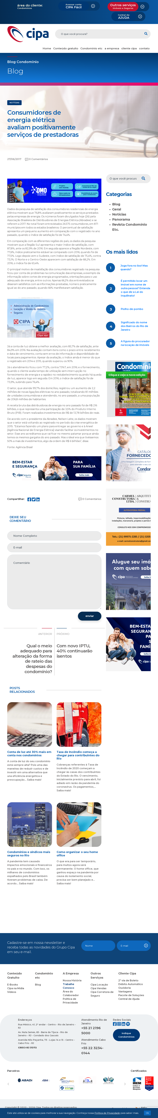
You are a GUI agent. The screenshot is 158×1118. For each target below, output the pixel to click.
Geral (116, 209)
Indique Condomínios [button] (126, 1035)
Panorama (121, 219)
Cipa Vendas (98, 988)
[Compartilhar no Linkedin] (38, 500)
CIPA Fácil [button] (74, 6)
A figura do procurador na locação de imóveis (135, 343)
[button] (16, 1084)
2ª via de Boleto (128, 980)
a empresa (112, 48)
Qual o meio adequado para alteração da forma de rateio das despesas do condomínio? (32, 658)
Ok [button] (147, 1113)
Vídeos (11, 992)
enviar (89, 616)
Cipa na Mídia (15, 988)
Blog (116, 204)
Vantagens (125, 991)
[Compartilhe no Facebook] (29, 500)
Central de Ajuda (128, 998)
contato (144, 48)
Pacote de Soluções (131, 995)
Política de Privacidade (107, 1113)
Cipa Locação (99, 984)
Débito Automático (130, 984)
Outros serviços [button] (123, 6)
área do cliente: (30, 5)
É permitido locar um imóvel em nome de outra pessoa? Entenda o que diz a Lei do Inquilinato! (135, 288)
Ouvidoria (124, 987)
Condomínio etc (91, 48)
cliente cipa (129, 48)
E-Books (12, 984)
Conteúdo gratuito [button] (65, 48)
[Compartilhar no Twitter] (33, 500)
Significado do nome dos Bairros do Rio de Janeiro (134, 326)
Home (47, 48)
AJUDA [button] (124, 17)
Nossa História (72, 980)
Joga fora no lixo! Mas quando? (134, 267)
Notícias (119, 214)
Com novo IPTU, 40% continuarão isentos (74, 651)
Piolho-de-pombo (132, 309)
